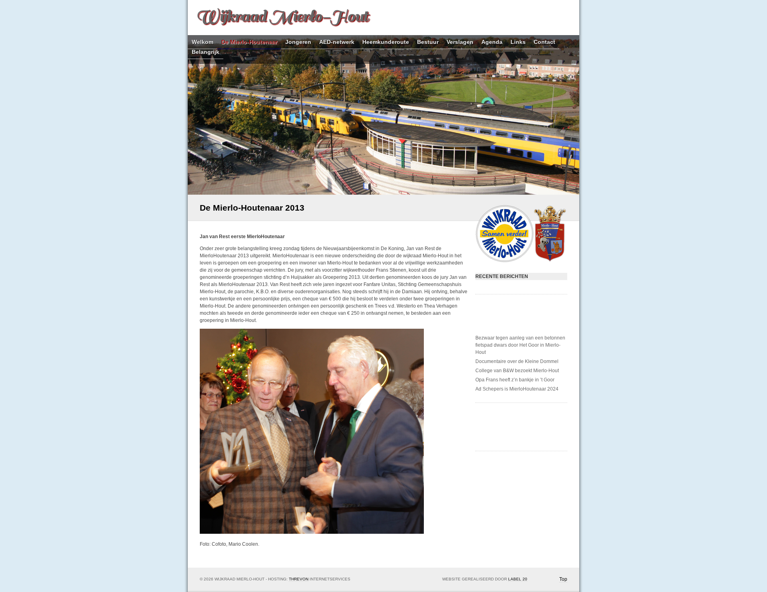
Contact (544, 42)
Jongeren (298, 42)
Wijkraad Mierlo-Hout (282, 16)
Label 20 (517, 579)
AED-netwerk (336, 42)
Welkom (202, 42)
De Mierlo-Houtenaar (249, 42)
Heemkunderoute (385, 42)
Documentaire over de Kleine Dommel (516, 361)
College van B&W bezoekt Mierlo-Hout (517, 370)
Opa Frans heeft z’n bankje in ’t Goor (514, 380)
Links (518, 42)
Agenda (492, 42)
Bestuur (428, 42)
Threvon (298, 579)
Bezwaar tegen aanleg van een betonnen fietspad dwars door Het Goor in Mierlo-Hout (520, 345)
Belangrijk (205, 52)
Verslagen (460, 42)
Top (563, 579)
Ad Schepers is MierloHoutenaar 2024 (516, 389)
